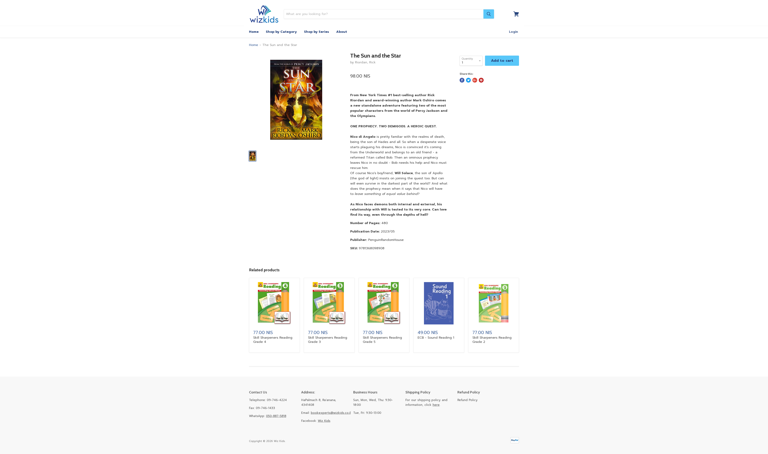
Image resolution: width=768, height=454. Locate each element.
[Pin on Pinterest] (481, 80)
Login (513, 32)
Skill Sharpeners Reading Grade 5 (382, 339)
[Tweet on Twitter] (468, 80)
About (341, 31)
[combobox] (383, 14)
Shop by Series (316, 31)
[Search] (488, 14)
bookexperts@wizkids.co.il (331, 413)
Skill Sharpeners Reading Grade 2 (492, 339)
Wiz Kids (324, 421)
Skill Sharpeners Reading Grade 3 (327, 339)
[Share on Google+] (474, 80)
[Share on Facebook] (462, 80)
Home (254, 31)
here (436, 405)
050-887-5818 (276, 416)
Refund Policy (467, 400)
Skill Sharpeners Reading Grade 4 (272, 339)
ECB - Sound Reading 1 (436, 337)
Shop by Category (281, 31)
